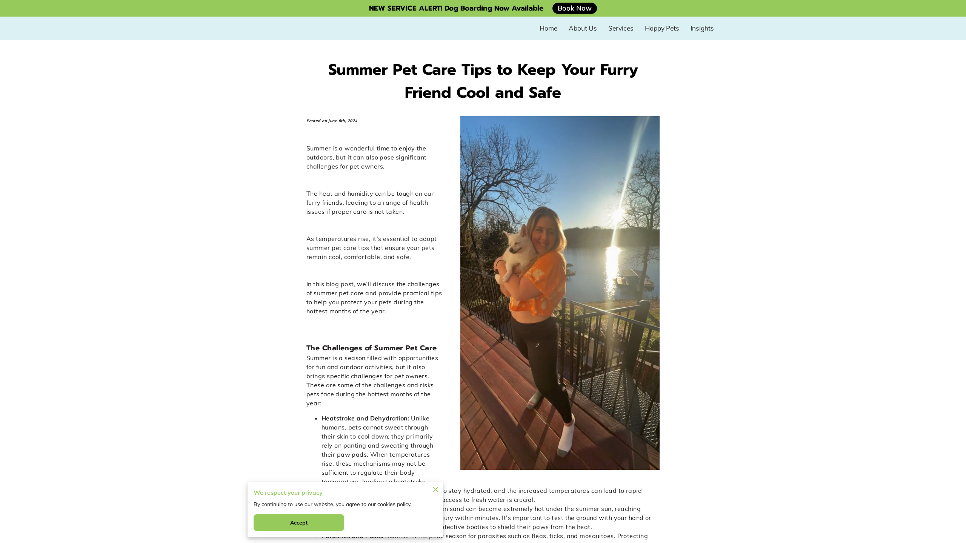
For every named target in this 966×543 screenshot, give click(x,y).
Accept (299, 522)
